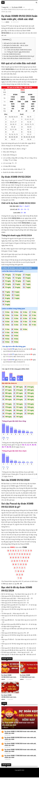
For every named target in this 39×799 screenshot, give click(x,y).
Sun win (2, 794)
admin (7, 22)
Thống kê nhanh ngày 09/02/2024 (17, 52)
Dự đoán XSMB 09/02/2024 (11, 47)
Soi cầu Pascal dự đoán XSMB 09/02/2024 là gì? (18, 56)
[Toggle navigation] (3, 2)
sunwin (11, 796)
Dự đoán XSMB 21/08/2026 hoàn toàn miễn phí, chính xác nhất (28, 677)
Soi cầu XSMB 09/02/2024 (11, 54)
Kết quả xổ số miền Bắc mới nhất (13, 43)
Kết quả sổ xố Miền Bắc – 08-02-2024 (15, 45)
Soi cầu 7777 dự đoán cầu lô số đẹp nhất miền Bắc (21, 773)
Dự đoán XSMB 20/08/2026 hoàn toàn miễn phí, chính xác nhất (9, 697)
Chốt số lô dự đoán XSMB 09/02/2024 (17, 50)
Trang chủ (4, 7)
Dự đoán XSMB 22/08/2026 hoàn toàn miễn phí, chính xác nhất (9, 677)
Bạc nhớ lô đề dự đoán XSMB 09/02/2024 (16, 58)
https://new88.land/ (11, 787)
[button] (10, 40)
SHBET (2, 783)
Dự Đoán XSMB (17, 7)
